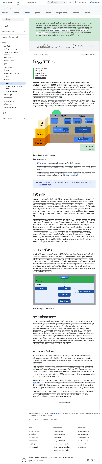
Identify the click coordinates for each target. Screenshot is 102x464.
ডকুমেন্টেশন (6, 8)
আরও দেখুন (30, 2)
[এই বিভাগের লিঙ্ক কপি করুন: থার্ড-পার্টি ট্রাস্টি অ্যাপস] (58, 317)
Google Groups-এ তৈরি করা (61, 447)
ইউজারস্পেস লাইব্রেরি (70, 175)
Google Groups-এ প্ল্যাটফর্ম (61, 444)
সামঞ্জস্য (48, 13)
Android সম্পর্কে (34, 457)
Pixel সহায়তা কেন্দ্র (83, 434)
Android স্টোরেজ (34, 431)
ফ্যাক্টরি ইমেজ (33, 444)
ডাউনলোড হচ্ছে (33, 437)
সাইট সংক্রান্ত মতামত (36, 461)
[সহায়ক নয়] (94, 54)
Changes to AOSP (67, 35)
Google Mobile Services (85, 441)
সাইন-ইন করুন (95, 2)
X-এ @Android (58, 431)
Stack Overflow (82, 444)
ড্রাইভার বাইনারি (33, 447)
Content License (55, 414)
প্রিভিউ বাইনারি (33, 441)
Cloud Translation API (52, 47)
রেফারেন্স (87, 13)
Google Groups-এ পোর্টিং (61, 450)
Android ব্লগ (57, 437)
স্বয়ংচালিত (76, 13)
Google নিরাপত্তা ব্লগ (59, 441)
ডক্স (18, 2)
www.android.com (84, 437)
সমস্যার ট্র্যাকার (82, 447)
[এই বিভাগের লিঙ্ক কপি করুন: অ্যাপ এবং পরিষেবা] (54, 250)
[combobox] (57, 2)
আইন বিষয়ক (53, 457)
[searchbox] (13, 19)
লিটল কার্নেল (42, 163)
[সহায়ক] (91, 54)
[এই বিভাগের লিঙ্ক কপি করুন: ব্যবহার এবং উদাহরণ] (56, 351)
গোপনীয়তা (69, 457)
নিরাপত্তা (27, 13)
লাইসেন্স (61, 457)
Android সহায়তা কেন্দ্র (84, 431)
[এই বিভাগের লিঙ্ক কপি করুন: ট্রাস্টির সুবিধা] (48, 195)
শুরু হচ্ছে (16, 13)
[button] (12, 31)
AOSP (35, 55)
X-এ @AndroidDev (59, 434)
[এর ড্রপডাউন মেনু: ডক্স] (22, 2)
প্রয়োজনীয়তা (32, 434)
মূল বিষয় (37, 13)
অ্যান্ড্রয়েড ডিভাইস (61, 13)
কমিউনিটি (44, 457)
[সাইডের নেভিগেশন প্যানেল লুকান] (24, 460)
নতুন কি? (5, 13)
